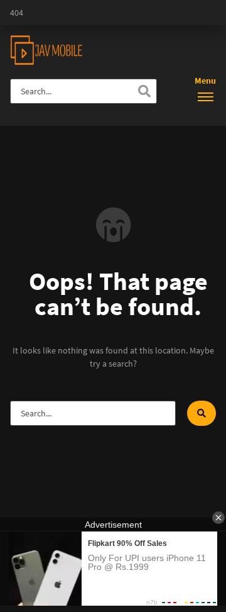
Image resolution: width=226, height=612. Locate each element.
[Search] (144, 91)
